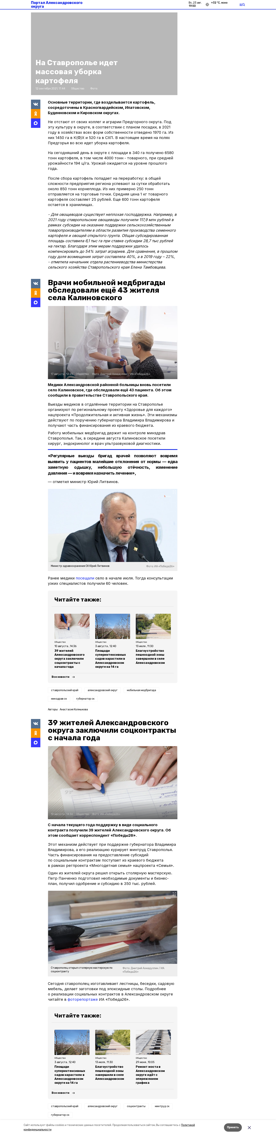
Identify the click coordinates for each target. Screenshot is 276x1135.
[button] (112, 342)
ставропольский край (64, 690)
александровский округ (103, 690)
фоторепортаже (83, 999)
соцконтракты (136, 1106)
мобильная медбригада (141, 690)
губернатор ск (85, 698)
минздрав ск (59, 698)
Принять (233, 1127)
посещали (85, 578)
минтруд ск (162, 1106)
